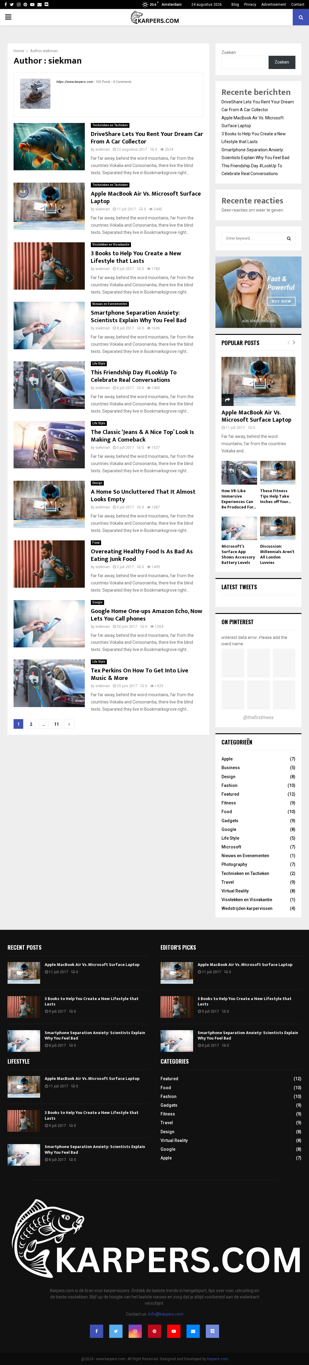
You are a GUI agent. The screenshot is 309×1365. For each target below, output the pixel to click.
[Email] (193, 1331)
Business (230, 767)
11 (56, 724)
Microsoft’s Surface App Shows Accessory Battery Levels (238, 554)
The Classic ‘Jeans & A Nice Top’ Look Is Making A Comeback (142, 436)
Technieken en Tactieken (110, 125)
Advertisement (273, 4)
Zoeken (228, 52)
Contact (297, 4)
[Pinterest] (154, 1331)
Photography (234, 864)
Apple (227, 758)
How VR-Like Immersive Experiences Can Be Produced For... (238, 499)
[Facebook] (96, 1331)
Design (97, 483)
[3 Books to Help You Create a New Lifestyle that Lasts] (24, 1007)
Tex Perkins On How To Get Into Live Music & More (139, 674)
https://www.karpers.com (74, 82)
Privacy (250, 4)
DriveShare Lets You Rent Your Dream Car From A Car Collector (147, 138)
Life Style (98, 363)
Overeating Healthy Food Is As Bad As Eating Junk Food (142, 555)
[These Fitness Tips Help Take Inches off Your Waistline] (278, 472)
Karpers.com (217, 1359)
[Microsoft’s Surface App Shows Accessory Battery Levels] (239, 528)
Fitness (228, 802)
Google (97, 602)
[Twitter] (116, 1331)
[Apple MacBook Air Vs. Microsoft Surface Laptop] (258, 381)
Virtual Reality (235, 891)
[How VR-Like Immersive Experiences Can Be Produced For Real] (239, 472)
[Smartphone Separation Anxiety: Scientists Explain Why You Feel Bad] (24, 1041)
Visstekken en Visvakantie (110, 244)
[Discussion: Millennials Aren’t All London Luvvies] (278, 528)
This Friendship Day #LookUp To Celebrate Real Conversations (134, 376)
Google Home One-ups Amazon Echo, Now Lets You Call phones (146, 615)
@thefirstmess (258, 717)
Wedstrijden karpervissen (246, 908)
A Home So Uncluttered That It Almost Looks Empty (143, 496)
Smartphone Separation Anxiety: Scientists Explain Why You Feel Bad (138, 317)
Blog (235, 4)
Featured (230, 794)
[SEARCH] (288, 238)
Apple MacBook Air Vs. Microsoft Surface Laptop (146, 197)
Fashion (229, 785)
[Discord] (46, 4)
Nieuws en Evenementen (109, 304)
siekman (50, 51)
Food (96, 542)
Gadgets (229, 820)
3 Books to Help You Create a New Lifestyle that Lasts (136, 257)
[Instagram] (135, 1331)
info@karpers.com (165, 1314)
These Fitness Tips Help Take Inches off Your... (275, 496)
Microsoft (231, 846)
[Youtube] (173, 1331)
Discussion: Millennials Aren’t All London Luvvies (277, 554)
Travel (227, 882)
